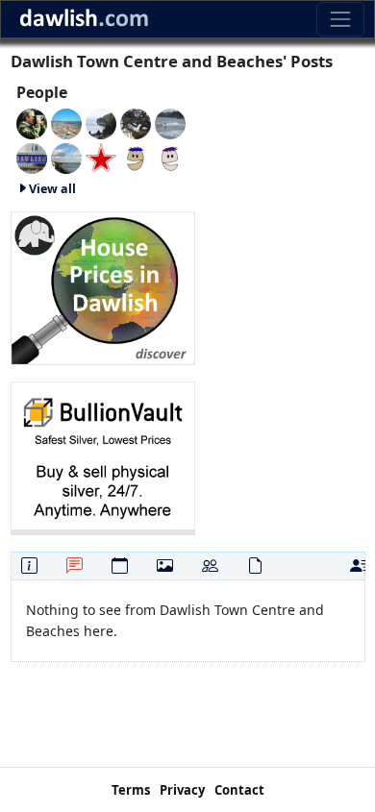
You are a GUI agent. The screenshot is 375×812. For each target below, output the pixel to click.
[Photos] (165, 565)
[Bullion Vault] (103, 456)
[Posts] (74, 565)
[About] (29, 565)
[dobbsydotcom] (170, 122)
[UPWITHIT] (170, 157)
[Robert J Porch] (66, 157)
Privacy (182, 790)
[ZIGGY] (135, 122)
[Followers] (210, 565)
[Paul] (101, 157)
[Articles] (255, 565)
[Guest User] (101, 122)
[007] (66, 122)
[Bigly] (103, 286)
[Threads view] (358, 565)
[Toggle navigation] (339, 19)
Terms (131, 790)
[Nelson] (31, 157)
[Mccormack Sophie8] (135, 157)
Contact (239, 790)
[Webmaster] (31, 122)
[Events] (120, 565)
